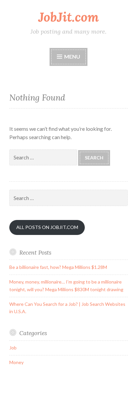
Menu (72, 56)
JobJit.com (68, 17)
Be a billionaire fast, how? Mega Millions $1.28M (58, 267)
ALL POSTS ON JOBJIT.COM (47, 227)
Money (16, 362)
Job (13, 347)
